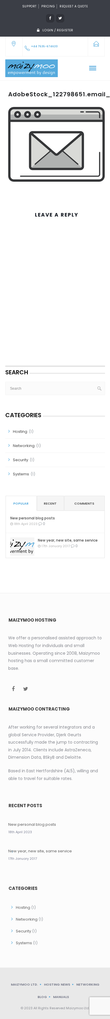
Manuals (61, 996)
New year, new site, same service (68, 540)
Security (20, 460)
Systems (21, 474)
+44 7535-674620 (44, 46)
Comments (84, 503)
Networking (24, 445)
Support (29, 6)
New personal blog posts (32, 518)
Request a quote (74, 6)
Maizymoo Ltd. (24, 984)
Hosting (20, 431)
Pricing (48, 6)
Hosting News (57, 984)
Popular (20, 503)
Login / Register (58, 30)
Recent (50, 503)
